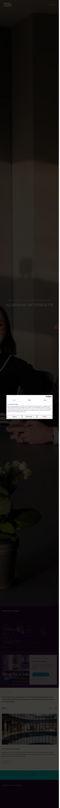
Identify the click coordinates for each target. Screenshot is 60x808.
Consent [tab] (14, 400)
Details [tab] (29, 400)
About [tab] (45, 400)
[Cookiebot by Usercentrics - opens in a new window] (46, 397)
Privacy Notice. (31, 408)
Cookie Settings (29, 416)
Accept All (44, 416)
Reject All (14, 416)
